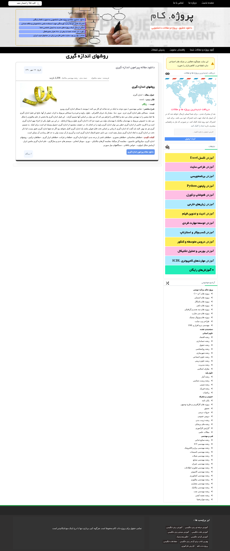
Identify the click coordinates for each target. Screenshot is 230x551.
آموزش (202, 158)
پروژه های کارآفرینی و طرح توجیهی (195, 404)
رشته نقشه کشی (202, 495)
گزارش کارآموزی (202, 428)
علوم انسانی (208, 333)
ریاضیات (206, 392)
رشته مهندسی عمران (200, 464)
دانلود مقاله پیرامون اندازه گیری (135, 67)
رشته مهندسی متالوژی (200, 480)
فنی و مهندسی (207, 436)
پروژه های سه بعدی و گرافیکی (197, 309)
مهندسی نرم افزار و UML (198, 325)
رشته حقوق (204, 345)
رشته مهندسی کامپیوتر (200, 472)
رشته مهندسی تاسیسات (199, 452)
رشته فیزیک (204, 388)
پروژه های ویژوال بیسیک (199, 317)
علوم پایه (209, 373)
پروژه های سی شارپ (200, 313)
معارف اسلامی (203, 369)
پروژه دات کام (202, 546)
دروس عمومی (203, 416)
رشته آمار (205, 377)
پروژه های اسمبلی (201, 297)
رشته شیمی (204, 385)
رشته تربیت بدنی (202, 420)
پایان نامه (205, 400)
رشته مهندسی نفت (201, 491)
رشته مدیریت (203, 365)
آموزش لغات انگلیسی (200, 532)
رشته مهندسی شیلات (200, 456)
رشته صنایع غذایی (202, 440)
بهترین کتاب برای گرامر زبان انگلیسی (194, 542)
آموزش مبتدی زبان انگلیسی (178, 532)
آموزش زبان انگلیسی (174, 528)
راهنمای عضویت (177, 49)
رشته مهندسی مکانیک (200, 487)
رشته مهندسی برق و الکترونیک (197, 448)
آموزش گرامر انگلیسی (199, 537)
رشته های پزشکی (202, 424)
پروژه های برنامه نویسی (203, 290)
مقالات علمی (204, 432)
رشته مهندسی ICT (201, 444)
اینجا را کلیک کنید (197, 126)
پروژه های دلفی (202, 305)
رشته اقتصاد (204, 337)
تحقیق (206, 408)
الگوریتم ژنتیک (182, 537)
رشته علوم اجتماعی (201, 357)
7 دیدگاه (28, 154)
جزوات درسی (203, 412)
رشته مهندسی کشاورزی (199, 476)
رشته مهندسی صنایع (201, 460)
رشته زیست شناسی (201, 381)
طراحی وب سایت (202, 321)
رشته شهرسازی (202, 353)
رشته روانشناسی (202, 349)
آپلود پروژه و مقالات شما (202, 49)
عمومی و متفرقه (206, 396)
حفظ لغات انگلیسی (170, 542)
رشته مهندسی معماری (200, 483)
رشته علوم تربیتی (202, 361)
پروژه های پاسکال (202, 301)
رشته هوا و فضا (203, 499)
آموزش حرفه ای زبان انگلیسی (196, 528)
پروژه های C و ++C (201, 293)
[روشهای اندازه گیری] (38, 106)
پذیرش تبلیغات (158, 49)
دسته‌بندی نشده (206, 329)
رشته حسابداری (202, 341)
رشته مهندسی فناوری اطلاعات (196, 468)
